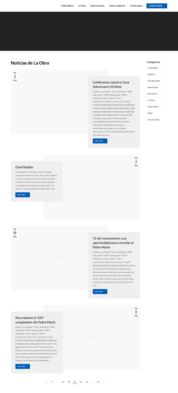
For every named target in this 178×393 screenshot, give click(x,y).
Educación (152, 93)
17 (87, 381)
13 (63, 381)
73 (98, 381)
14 (69, 381)
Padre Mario (153, 106)
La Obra (151, 100)
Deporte (151, 74)
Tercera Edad (153, 119)
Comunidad (153, 67)
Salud (150, 113)
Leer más (99, 141)
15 (75, 381)
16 (81, 381)
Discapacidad (154, 80)
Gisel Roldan (24, 167)
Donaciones (153, 87)
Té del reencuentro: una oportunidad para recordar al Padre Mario (113, 242)
